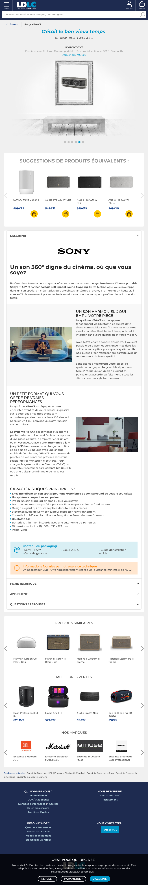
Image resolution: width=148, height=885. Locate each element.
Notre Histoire (38, 795)
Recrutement (109, 799)
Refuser (47, 878)
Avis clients (42, 799)
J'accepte (100, 878)
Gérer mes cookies (38, 807)
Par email (110, 829)
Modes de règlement (38, 835)
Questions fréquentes (38, 827)
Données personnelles (31, 803)
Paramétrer (73, 878)
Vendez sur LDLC (109, 795)
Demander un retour (38, 839)
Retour (14, 24)
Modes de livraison (38, 831)
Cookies (53, 803)
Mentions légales (38, 812)
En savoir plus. (85, 871)
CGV (30, 799)
